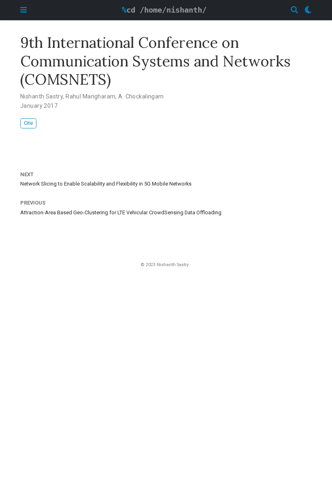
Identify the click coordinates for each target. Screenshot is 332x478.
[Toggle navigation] (23, 9)
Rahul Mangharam (90, 96)
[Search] (294, 10)
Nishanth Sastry (41, 96)
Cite (28, 123)
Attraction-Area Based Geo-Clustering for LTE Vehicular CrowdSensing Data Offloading (120, 212)
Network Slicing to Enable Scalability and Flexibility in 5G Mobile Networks (106, 184)
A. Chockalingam (141, 96)
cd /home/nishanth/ (166, 10)
